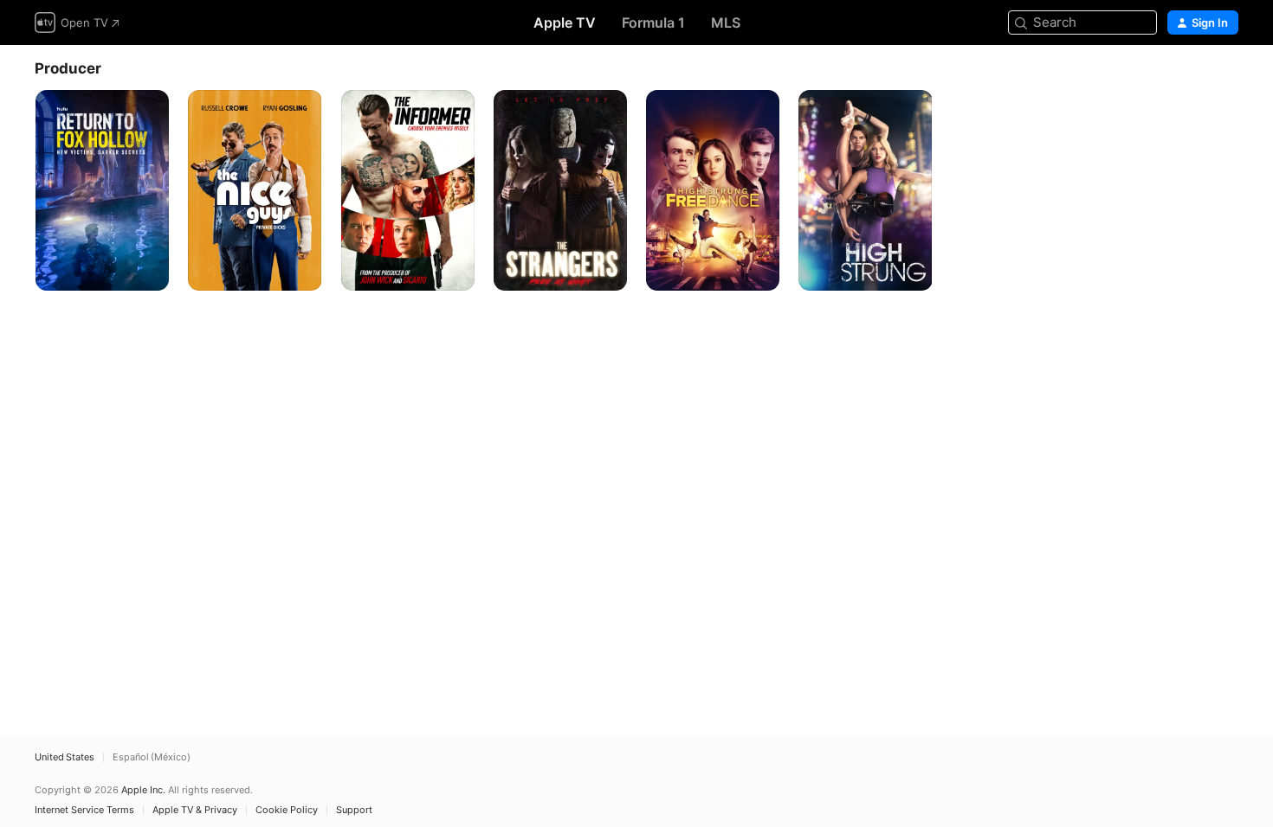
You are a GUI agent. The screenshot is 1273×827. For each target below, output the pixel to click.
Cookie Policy (286, 810)
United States (64, 757)
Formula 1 (653, 22)
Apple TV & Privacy (194, 810)
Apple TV (564, 22)
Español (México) (152, 757)
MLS (725, 22)
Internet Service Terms (84, 810)
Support (354, 810)
